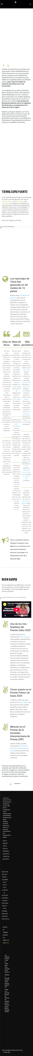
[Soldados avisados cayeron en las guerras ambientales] (2, 975)
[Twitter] (8, 66)
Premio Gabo (23, 637)
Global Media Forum (16, 556)
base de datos (7, 201)
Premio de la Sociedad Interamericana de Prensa (19, 748)
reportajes (19, 201)
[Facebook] (3, 66)
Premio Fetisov (23, 702)
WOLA (19, 499)
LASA (16, 509)
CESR (18, 493)
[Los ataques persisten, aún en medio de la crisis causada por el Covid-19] (2, 955)
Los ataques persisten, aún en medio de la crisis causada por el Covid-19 (7, 963)
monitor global (16, 399)
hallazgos (5, 203)
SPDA (15, 484)
